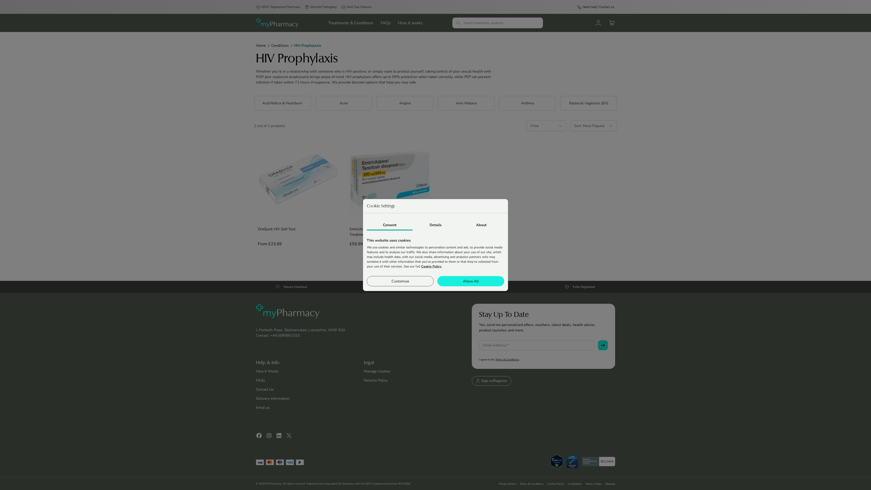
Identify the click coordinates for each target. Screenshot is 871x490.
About (481, 225)
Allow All (471, 281)
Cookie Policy (431, 266)
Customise (400, 281)
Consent (389, 225)
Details (436, 225)
